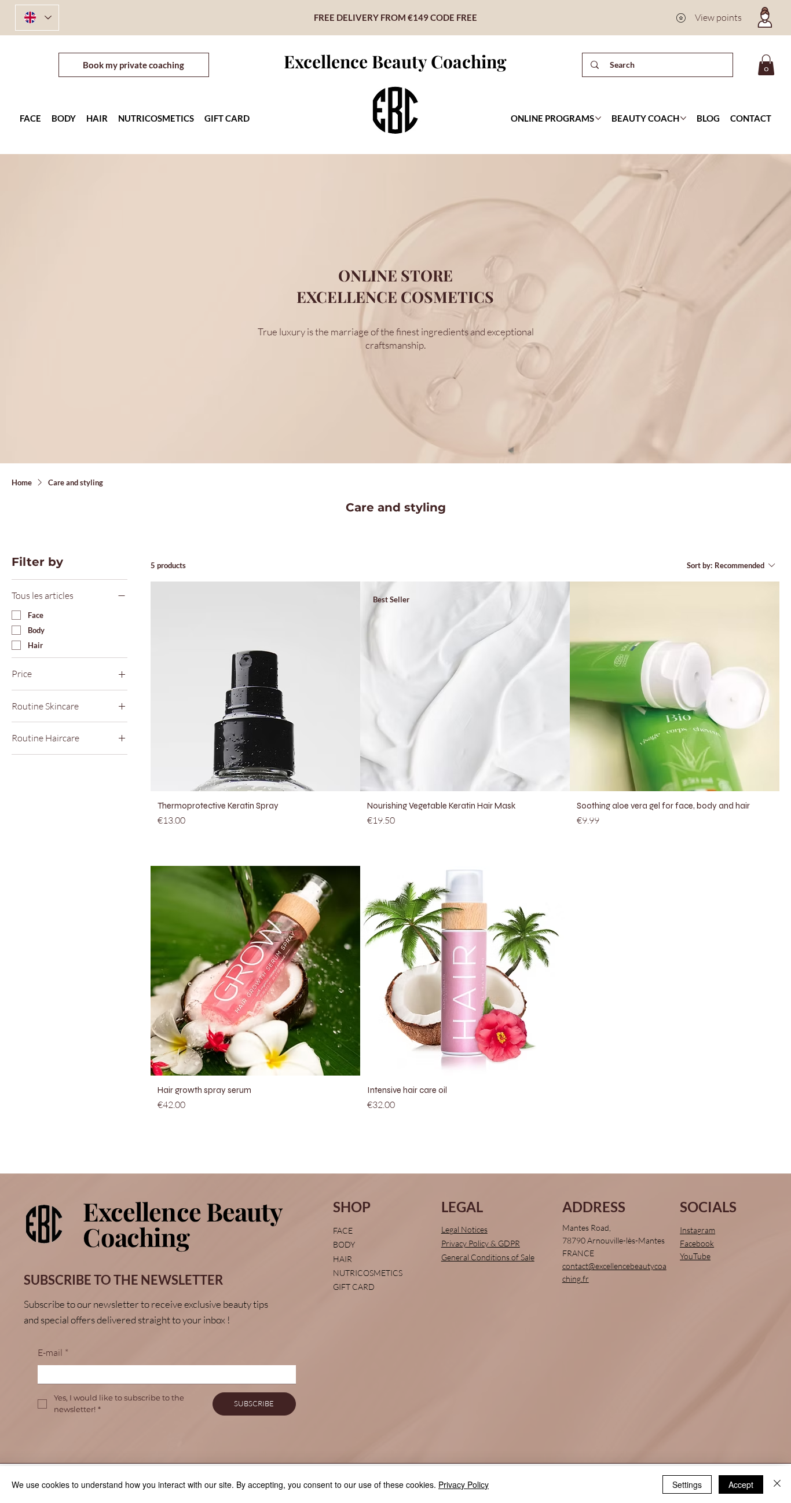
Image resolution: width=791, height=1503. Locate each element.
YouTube (695, 1256)
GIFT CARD (354, 1287)
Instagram (697, 1230)
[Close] (777, 1484)
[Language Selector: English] (37, 18)
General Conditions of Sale (487, 1257)
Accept (740, 1484)
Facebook (697, 1243)
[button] (766, 64)
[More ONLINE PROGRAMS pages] (598, 118)
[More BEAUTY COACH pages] (683, 118)
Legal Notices (464, 1229)
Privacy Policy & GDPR (480, 1243)
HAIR (342, 1259)
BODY (344, 1244)
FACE (343, 1230)
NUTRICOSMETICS (367, 1273)
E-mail (53, 1352)
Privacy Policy (463, 1484)
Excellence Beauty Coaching (395, 61)
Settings (687, 1484)
